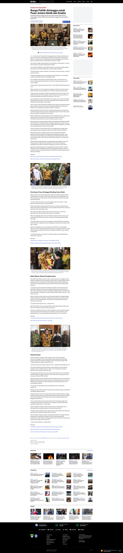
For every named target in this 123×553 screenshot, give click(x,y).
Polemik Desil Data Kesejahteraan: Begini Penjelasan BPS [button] (60, 518)
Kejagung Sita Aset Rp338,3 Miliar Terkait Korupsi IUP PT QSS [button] (36, 488)
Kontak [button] (48, 536)
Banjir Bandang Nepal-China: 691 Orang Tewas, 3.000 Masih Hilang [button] (58, 494)
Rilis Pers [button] (48, 544)
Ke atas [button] (91, 549)
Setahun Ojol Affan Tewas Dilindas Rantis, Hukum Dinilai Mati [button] (73, 462)
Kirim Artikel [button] (65, 539)
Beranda (31, 4)
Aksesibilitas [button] (65, 534)
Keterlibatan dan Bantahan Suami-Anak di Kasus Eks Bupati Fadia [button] (87, 462)
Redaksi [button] (48, 538)
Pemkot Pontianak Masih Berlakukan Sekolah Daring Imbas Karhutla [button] (57, 475)
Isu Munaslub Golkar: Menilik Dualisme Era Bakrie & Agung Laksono (46, 318)
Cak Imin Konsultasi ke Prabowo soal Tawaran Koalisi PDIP (44, 431)
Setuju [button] (119, 550)
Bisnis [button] (83, 1)
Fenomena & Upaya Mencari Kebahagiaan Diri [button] (80, 49)
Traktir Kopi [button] (67, 21)
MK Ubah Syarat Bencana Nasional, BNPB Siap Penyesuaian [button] (78, 481)
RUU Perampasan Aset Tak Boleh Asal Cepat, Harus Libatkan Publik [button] (79, 30)
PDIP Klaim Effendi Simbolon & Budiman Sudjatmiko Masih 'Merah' (46, 156)
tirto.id (32, 56)
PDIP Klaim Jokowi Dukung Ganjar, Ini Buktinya (41, 320)
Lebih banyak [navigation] (90, 450)
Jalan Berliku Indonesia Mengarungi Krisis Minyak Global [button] (78, 95)
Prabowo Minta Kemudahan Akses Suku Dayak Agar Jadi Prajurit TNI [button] (79, 488)
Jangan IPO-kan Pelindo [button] (78, 106)
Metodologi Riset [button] (50, 541)
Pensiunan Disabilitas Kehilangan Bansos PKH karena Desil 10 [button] (37, 500)
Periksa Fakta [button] (69, 1)
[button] (33, 1)
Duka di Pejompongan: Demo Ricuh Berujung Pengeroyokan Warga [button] (78, 36)
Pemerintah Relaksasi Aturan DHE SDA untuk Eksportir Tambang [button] (78, 475)
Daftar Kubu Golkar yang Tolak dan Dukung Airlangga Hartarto (45, 159)
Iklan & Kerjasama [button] (50, 542)
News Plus (39, 4)
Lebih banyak (90, 470)
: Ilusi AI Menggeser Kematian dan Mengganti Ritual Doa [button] (79, 43)
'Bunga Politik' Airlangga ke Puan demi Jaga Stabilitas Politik (44, 240)
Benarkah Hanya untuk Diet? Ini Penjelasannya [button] (79, 101)
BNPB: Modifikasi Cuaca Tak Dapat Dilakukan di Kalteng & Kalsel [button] (79, 500)
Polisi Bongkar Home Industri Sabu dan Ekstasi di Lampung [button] (58, 500)
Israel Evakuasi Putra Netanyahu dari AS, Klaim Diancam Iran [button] (37, 475)
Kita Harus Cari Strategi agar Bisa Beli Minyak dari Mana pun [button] (79, 89)
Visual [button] (87, 1)
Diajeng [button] (79, 1)
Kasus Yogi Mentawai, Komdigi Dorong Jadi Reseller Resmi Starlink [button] (36, 494)
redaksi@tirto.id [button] (81, 540)
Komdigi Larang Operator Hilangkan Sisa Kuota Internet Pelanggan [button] (35, 518)
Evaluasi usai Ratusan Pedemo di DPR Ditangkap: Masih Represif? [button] (60, 463)
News (36, 4)
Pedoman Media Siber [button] (51, 539)
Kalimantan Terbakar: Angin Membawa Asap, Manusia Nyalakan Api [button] (79, 55)
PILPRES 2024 (44, 438)
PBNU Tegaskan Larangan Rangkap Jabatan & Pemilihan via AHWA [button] (79, 494)
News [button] (75, 1)
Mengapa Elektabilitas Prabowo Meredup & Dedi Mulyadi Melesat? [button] (87, 518)
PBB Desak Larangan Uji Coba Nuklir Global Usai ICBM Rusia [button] (58, 487)
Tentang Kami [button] (49, 534)
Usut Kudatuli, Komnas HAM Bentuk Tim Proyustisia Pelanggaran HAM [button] (36, 481)
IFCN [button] (64, 542)
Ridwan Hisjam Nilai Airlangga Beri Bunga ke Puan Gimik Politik (45, 243)
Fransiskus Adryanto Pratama (36, 21)
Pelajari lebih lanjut (107, 551)
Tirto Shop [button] (65, 544)
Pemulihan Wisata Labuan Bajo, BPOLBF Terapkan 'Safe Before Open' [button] (58, 481)
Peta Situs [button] (65, 541)
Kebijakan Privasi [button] (66, 536)
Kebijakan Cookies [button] (66, 538)
